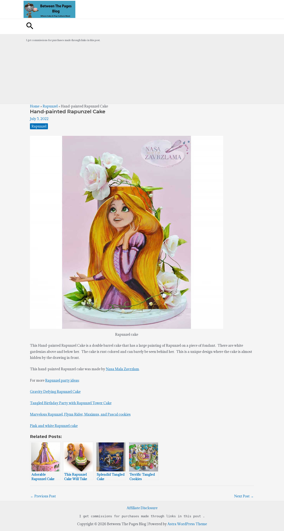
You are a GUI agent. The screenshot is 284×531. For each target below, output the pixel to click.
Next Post (244, 496)
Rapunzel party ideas (62, 380)
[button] (29, 26)
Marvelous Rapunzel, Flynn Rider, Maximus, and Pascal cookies (80, 414)
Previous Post (43, 496)
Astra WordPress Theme (187, 524)
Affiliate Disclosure (142, 508)
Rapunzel (50, 106)
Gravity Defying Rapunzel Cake (55, 391)
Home (34, 106)
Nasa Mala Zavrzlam (122, 369)
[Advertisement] (142, 75)
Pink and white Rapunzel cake (54, 426)
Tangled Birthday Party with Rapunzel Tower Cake (70, 403)
